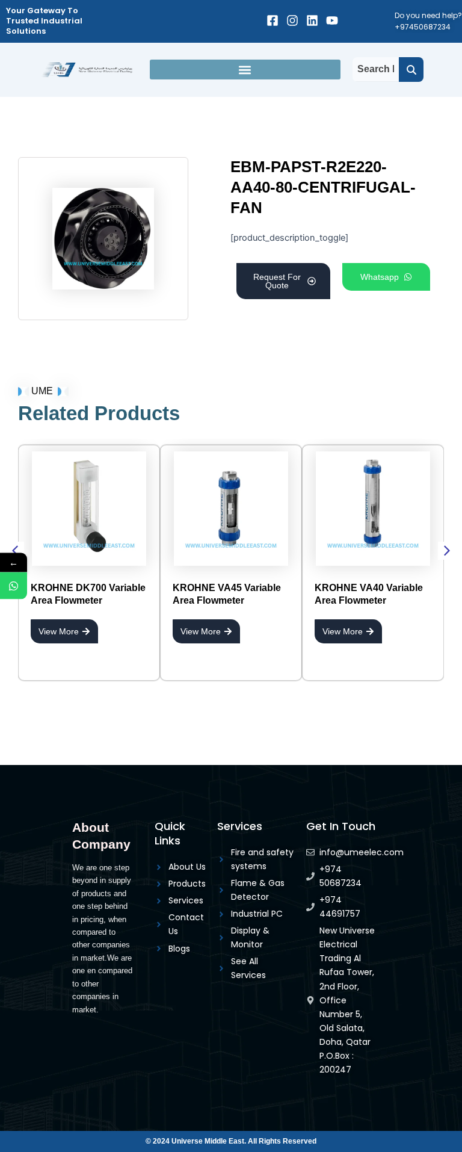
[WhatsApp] (13, 585)
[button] (245, 69)
